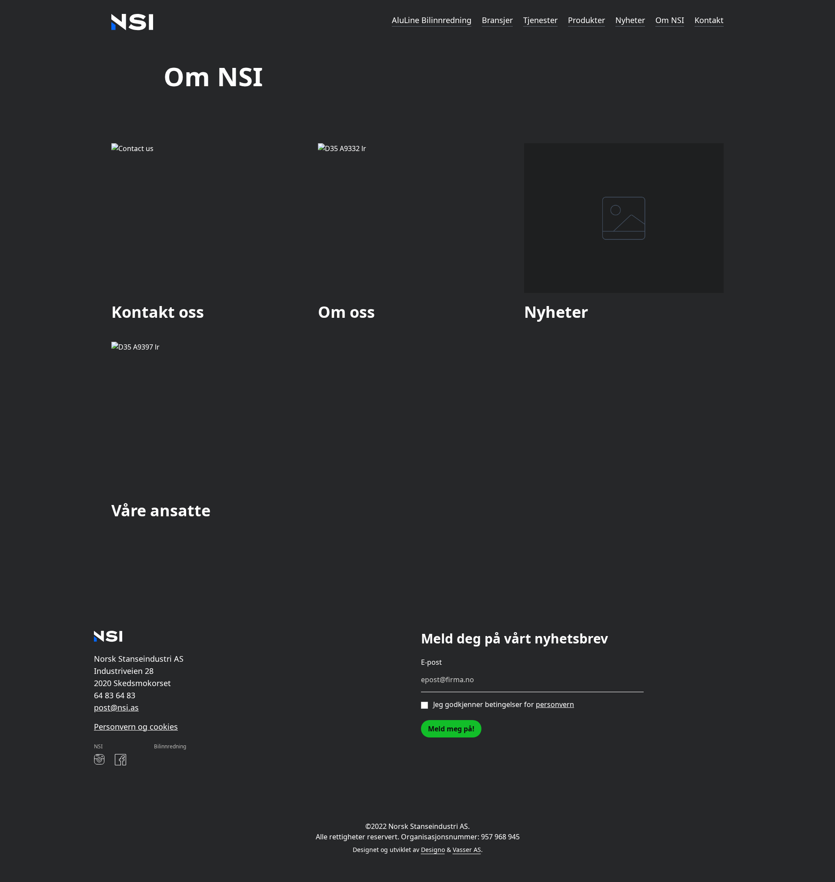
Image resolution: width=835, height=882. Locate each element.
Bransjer (497, 20)
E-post (431, 662)
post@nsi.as (116, 707)
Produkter (586, 20)
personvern (555, 704)
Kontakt (709, 20)
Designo (433, 849)
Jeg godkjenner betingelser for (503, 704)
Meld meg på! (451, 729)
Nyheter (630, 20)
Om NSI (669, 20)
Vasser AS (467, 849)
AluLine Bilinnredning (431, 20)
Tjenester (540, 20)
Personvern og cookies (136, 726)
